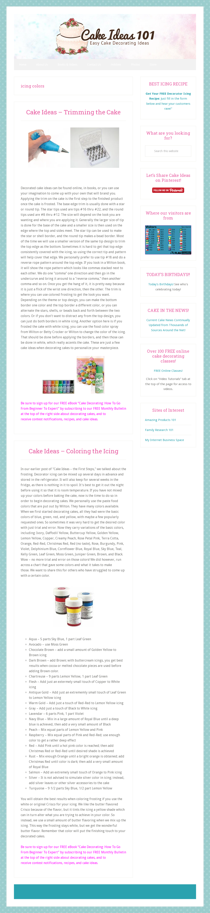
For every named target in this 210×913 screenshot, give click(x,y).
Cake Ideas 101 (105, 36)
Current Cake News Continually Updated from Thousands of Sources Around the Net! (168, 325)
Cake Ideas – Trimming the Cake (73, 112)
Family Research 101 (159, 430)
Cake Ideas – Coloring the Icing (73, 451)
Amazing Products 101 (160, 420)
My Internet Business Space (164, 440)
